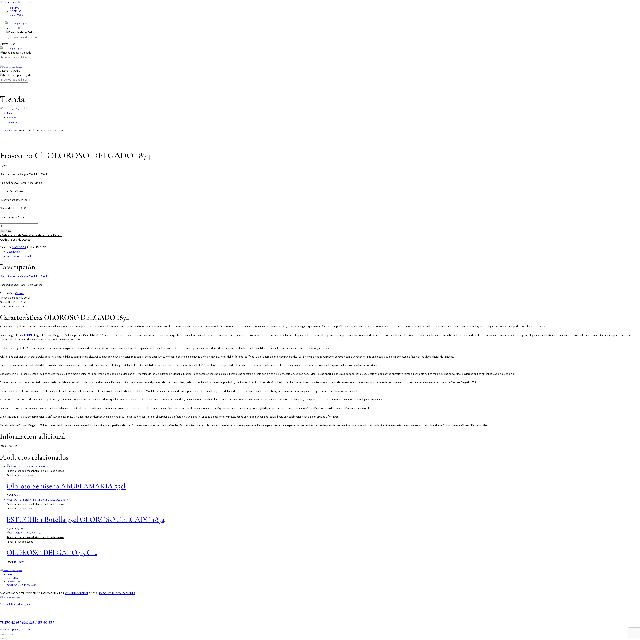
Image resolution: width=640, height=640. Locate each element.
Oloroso (19, 293)
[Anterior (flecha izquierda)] (1, 638)
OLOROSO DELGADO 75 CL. (52, 552)
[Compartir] (8, 634)
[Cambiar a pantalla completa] (4, 634)
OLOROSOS (13, 130)
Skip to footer (25, 2)
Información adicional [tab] (19, 256)
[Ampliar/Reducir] (1, 634)
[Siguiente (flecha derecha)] (4, 638)
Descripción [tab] (13, 251)
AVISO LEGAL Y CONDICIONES (117, 593)
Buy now (6, 230)
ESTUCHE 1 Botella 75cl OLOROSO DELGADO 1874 (86, 519)
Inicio (3, 130)
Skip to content (8, 2)
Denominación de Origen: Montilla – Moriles (24, 276)
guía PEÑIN (25, 335)
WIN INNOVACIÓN (76, 593)
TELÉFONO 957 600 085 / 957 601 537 (27, 623)
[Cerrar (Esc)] (11, 634)
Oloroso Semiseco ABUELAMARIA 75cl (66, 486)
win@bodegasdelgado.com (15, 629)
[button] (31, 235)
